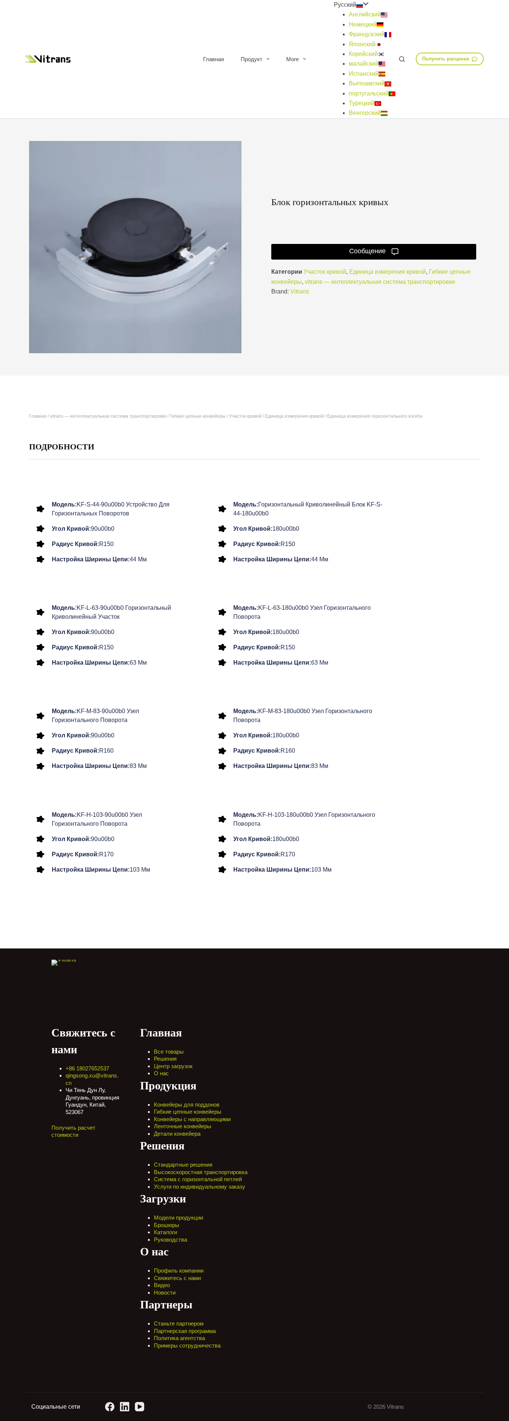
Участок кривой (325, 272)
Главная (213, 59)
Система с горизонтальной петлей (198, 1179)
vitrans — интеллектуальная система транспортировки (380, 282)
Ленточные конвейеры (182, 1126)
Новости (165, 1292)
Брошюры (166, 1225)
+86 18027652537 (87, 1068)
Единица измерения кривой (387, 272)
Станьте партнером (178, 1323)
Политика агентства (179, 1338)
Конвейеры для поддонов (186, 1104)
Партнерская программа (185, 1331)
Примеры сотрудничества (187, 1345)
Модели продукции (178, 1217)
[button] (364, 5)
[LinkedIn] (124, 1406)
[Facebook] (109, 1406)
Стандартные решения (183, 1164)
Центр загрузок (173, 1066)
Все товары (169, 1051)
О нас (161, 1073)
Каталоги (165, 1232)
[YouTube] (139, 1406)
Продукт (251, 59)
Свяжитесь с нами (177, 1278)
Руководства (170, 1239)
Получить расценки (445, 59)
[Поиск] (402, 59)
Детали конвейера (177, 1133)
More (292, 59)
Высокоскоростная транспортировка (200, 1172)
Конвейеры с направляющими (192, 1119)
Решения (165, 1058)
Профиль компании (178, 1270)
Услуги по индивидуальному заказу (199, 1186)
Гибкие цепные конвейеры (198, 416)
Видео (162, 1285)
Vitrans (299, 291)
